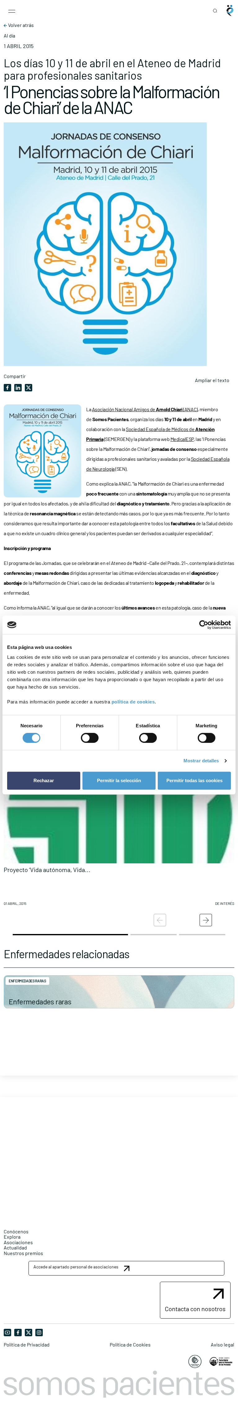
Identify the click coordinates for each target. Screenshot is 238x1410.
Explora (12, 1237)
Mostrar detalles (201, 760)
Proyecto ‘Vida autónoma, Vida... (47, 869)
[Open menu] (12, 10)
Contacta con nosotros (195, 1308)
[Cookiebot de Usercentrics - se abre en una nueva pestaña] (204, 624)
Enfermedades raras (40, 1001)
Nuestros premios (23, 1253)
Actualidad (15, 1247)
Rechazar (43, 780)
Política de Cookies (130, 1344)
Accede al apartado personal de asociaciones (75, 1266)
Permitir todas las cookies (194, 780)
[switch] (90, 738)
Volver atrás (20, 25)
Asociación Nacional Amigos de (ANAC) (145, 409)
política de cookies (133, 701)
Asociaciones (18, 1242)
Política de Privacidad (27, 1344)
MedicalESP (182, 439)
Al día (9, 35)
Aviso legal (222, 1344)
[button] (119, 839)
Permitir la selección (119, 780)
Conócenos (16, 1231)
